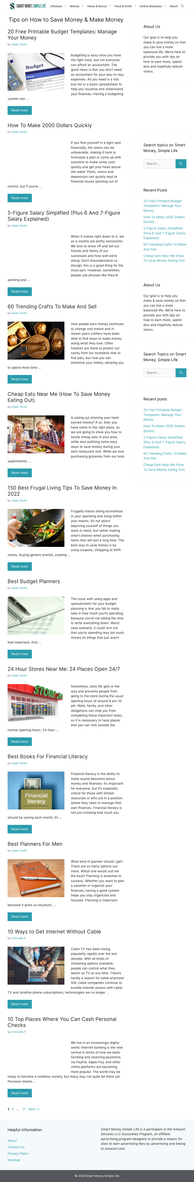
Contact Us (16, 1147)
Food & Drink (123, 6)
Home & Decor (97, 6)
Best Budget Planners (34, 581)
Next (34, 1109)
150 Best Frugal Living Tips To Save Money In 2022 (62, 491)
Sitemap (14, 1160)
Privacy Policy (18, 1153)
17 (24, 1109)
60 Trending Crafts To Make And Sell (52, 306)
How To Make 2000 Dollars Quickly (50, 125)
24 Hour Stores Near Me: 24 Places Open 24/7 (64, 669)
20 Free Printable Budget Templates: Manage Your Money (62, 34)
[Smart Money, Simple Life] (28, 6)
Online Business (151, 6)
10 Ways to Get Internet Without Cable (54, 931)
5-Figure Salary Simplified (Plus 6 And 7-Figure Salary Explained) (64, 216)
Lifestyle (56, 6)
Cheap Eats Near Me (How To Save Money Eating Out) (59, 397)
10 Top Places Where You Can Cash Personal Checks (62, 1022)
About (174, 6)
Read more (19, 110)
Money (74, 6)
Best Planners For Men (35, 844)
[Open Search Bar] (182, 6)
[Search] (181, 163)
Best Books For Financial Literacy (48, 756)
